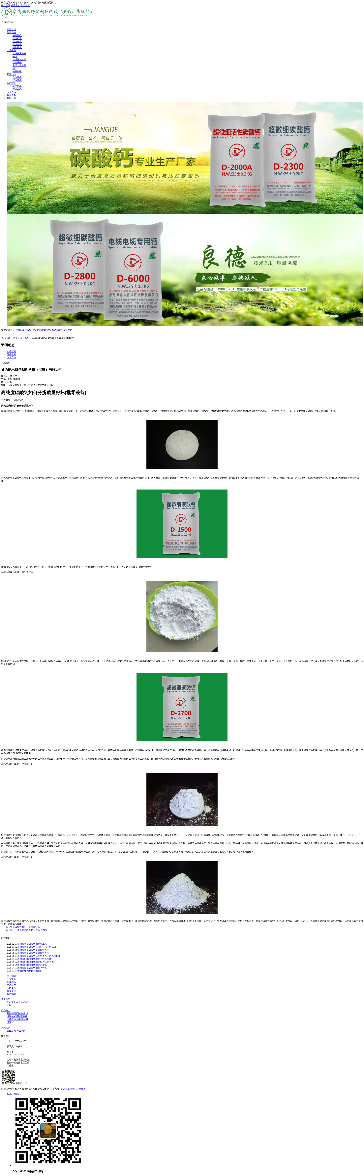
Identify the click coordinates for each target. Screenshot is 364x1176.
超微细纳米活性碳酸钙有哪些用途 (34, 959)
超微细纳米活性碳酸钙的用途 (32, 965)
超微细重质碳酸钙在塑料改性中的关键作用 (39, 956)
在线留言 (25, 5)
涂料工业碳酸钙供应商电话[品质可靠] (29, 930)
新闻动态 (11, 74)
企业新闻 (17, 77)
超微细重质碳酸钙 (24, 330)
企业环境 (17, 41)
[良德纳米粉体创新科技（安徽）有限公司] (48, 17)
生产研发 (11, 83)
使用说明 (17, 71)
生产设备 (17, 86)
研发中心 (17, 89)
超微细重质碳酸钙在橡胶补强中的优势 (36, 947)
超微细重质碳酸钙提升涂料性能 (33, 950)
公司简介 (17, 35)
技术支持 (11, 92)
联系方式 (15, 5)
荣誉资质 (11, 95)
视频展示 (17, 47)
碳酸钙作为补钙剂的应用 (29, 970)
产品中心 (11, 50)
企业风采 (17, 38)
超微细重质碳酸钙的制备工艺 (32, 944)
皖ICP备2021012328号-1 (73, 1088)
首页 (15, 338)
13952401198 (13, 1094)
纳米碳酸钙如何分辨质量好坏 (25, 927)
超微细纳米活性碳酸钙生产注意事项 (35, 962)
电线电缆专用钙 (64, 330)
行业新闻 (17, 80)
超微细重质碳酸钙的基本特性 (32, 967)
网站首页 (11, 29)
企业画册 (17, 44)
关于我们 (11, 32)
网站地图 (5, 5)
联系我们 (11, 98)
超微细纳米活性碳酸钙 (45, 330)
